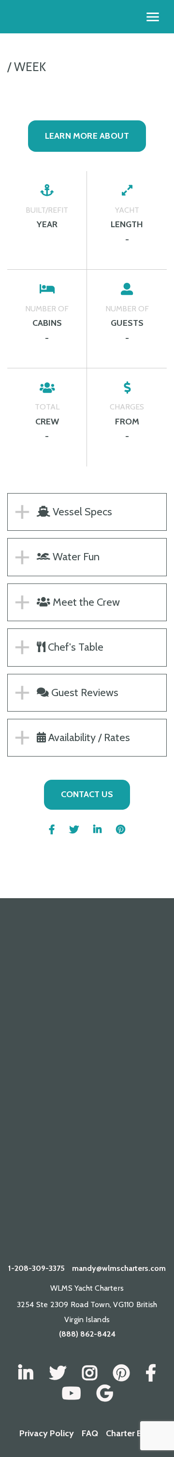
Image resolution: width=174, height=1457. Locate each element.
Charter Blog (130, 1433)
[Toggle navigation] (152, 17)
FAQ (90, 1433)
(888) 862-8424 (87, 1334)
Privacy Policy (46, 1433)
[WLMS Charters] (57, 1373)
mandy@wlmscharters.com (119, 1268)
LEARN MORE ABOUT (87, 136)
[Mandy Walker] (25, 1373)
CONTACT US (87, 794)
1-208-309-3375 (36, 1268)
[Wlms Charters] (121, 1373)
